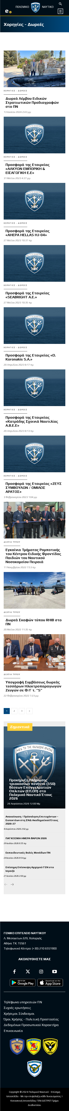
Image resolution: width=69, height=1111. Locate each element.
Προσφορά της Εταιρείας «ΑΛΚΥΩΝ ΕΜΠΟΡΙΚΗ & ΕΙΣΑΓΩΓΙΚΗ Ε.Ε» (27, 168)
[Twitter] (28, 972)
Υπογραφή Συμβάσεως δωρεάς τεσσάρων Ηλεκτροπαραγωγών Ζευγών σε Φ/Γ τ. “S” (33, 686)
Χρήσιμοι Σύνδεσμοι (19, 1013)
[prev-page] (6, 884)
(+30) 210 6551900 (44, 948)
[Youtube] (54, 972)
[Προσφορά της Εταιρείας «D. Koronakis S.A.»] (34, 325)
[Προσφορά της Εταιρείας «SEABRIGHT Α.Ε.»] (34, 263)
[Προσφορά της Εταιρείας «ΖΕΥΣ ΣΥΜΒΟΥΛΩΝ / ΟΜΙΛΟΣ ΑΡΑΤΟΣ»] (34, 454)
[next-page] (29, 711)
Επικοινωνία (13, 1031)
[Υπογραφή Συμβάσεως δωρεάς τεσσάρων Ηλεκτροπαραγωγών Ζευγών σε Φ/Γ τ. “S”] (34, 652)
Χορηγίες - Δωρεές (15, 91)
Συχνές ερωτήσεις (17, 1008)
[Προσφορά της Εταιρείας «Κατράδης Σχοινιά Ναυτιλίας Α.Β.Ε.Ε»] (34, 387)
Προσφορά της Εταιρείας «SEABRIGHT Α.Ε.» (27, 295)
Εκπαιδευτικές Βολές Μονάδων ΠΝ (28, 852)
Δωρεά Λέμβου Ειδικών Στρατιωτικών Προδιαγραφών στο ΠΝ (32, 102)
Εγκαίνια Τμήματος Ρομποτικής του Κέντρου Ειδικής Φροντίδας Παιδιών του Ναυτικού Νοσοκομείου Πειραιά (33, 556)
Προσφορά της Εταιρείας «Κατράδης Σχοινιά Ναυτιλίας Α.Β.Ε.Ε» (32, 421)
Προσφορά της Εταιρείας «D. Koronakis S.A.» (31, 357)
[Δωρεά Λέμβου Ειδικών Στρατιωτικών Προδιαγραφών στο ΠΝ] (34, 69)
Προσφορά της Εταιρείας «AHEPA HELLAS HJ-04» (27, 233)
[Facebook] (14, 972)
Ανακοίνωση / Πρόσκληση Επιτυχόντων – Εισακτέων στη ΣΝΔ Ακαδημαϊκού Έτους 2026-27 (32, 820)
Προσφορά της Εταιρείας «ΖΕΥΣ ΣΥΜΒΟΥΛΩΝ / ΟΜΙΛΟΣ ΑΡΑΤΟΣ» (34, 487)
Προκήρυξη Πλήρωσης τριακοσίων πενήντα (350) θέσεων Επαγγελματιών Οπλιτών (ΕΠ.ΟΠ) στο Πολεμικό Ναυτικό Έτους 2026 (32, 789)
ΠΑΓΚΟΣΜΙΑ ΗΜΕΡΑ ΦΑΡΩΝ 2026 (26, 838)
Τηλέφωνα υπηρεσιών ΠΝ (23, 1002)
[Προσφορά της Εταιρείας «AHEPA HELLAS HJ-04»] (34, 201)
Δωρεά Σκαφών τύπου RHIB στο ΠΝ (34, 622)
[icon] (61, 11)
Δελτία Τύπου (12, 542)
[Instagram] (41, 972)
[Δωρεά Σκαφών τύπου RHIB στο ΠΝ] (34, 590)
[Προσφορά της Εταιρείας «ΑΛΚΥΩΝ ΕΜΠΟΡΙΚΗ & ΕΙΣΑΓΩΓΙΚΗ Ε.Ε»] (34, 135)
